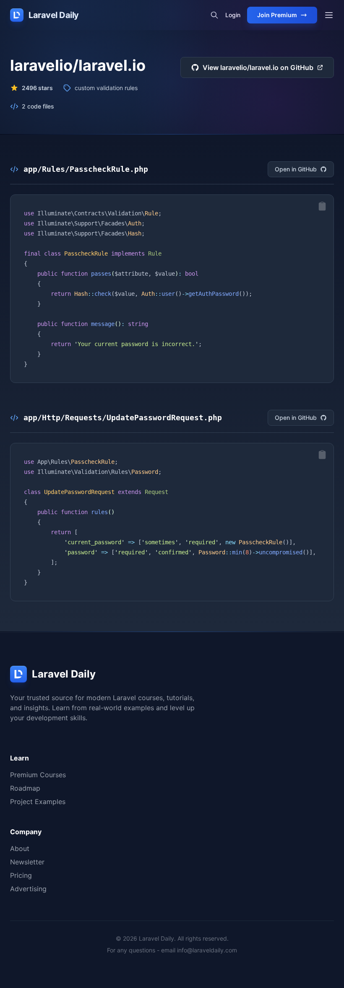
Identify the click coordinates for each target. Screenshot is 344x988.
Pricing (21, 875)
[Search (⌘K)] (214, 15)
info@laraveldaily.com (207, 950)
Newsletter (27, 862)
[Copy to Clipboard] (322, 206)
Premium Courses (38, 775)
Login (232, 14)
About (19, 848)
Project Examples (37, 801)
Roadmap (25, 788)
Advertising (28, 889)
